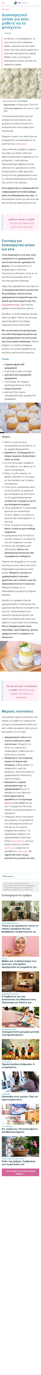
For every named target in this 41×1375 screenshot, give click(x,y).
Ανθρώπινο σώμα (9, 1029)
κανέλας (9, 848)
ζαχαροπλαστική (11, 304)
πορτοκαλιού (17, 841)
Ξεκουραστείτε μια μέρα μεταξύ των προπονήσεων (20, 1033)
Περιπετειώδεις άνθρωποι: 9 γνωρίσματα (18, 1066)
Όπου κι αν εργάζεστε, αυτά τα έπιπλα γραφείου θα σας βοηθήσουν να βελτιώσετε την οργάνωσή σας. (20, 928)
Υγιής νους (6, 1062)
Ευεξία (4, 958)
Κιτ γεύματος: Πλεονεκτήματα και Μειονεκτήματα (19, 1130)
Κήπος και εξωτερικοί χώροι (13, 1159)
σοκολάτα (22, 851)
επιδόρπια (21, 144)
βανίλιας (9, 803)
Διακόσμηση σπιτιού (10, 923)
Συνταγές (5, 9)
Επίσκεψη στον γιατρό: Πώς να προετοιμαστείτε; (20, 1098)
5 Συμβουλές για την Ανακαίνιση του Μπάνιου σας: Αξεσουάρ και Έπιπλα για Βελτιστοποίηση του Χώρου (19, 999)
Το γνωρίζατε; (7, 1126)
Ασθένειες (6, 1094)
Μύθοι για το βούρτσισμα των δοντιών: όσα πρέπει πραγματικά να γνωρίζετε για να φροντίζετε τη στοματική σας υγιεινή (19, 964)
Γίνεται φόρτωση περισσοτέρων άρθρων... (20, 1172)
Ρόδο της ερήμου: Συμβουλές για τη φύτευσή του (19, 1163)
